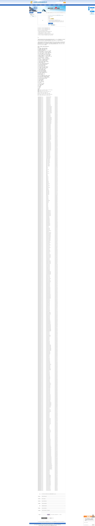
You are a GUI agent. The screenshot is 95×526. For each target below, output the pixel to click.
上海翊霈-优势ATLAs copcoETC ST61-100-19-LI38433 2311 (58, 521)
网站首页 (42, 523)
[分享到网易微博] (54, 24)
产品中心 (45, 523)
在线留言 (62, 0)
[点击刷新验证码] (48, 514)
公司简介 (44, 523)
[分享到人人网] (53, 24)
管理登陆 (53, 523)
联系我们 (65, 0)
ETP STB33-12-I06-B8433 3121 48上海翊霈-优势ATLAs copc (45, 521)
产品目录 (31, 12)
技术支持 (47, 523)
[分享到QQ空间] (51, 24)
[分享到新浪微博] (52, 24)
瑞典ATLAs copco (52, 12)
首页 (46, 12)
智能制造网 (51, 525)
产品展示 (48, 12)
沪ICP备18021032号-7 (46, 525)
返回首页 (60, 0)
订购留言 (50, 23)
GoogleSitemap (40, 525)
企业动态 (49, 523)
